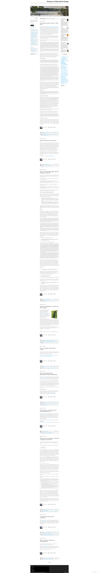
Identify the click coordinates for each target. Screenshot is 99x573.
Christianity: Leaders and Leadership (48, 366)
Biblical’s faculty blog (44, 520)
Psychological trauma (64, 77)
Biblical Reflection (50, 340)
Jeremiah (51, 511)
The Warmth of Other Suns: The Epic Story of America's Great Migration (63, 20)
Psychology (63, 78)
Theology (45, 301)
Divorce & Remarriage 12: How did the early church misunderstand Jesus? (34, 31)
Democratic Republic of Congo (64, 68)
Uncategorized (48, 299)
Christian (44, 511)
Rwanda (66, 80)
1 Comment (57, 132)
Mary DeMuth (49, 432)
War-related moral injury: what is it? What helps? (49, 23)
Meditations (52, 341)
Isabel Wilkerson (62, 21)
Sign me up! (32, 25)
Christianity (45, 134)
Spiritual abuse (67, 81)
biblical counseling (46, 340)
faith (46, 165)
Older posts (49, 562)
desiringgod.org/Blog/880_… (34, 51)
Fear (63, 70)
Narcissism (67, 73)
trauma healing (65, 83)
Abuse (44, 402)
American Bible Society (65, 57)
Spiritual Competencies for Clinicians (48, 140)
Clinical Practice (34, 5)
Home (32, 3)
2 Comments (57, 164)
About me (36, 3)
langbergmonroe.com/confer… (34, 50)
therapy (66, 82)
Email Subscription (34, 20)
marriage (64, 72)
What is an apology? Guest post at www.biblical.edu (47, 540)
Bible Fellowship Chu (43, 377)
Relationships (63, 79)
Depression (52, 509)
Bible (63, 58)
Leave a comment (57, 366)
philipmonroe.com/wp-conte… (34, 48)
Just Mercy (62, 27)
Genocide (65, 70)
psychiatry (64, 76)
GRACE (51, 417)
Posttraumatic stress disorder (55, 134)
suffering (47, 510)
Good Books (50, 132)
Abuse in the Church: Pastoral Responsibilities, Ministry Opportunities (48, 373)
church (49, 300)
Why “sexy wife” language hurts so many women (46, 422)
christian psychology (46, 132)
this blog (42, 212)
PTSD (65, 79)
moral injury (50, 134)
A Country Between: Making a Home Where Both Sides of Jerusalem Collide (64, 35)
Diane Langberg (63, 68)
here (51, 544)
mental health (47, 164)
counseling (47, 134)
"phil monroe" (45, 532)
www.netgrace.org (52, 392)
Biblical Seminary (51, 532)
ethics (66, 69)
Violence (67, 83)
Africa (61, 57)
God (48, 511)
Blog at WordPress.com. (66, 572)
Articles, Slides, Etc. (43, 3)
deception (63, 67)
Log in (32, 568)
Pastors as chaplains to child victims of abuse (47, 348)
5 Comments (57, 299)
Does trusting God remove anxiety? (34, 39)
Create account (33, 567)
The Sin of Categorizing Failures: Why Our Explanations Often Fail (49, 172)
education (65, 69)
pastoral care (64, 74)
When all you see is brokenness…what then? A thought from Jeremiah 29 (49, 438)
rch (46, 377)
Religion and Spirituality (44, 135)
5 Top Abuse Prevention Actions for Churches (47, 517)
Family (62, 70)
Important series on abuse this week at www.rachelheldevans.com (48, 410)
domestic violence (62, 69)
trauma (45, 133)
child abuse (50, 534)
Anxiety (62, 58)
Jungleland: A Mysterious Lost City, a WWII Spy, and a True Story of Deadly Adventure (64, 51)
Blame (44, 300)
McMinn (67, 72)
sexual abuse (63, 81)
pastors (50, 300)
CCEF (67, 59)
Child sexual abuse (66, 60)
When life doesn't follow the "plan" (34, 40)
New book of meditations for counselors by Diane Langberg (49, 307)
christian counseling (48, 402)
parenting (61, 74)
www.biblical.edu (46, 544)
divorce (66, 68)
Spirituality (42, 166)
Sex (67, 80)
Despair (42, 510)
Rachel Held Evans (44, 413)
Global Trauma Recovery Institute (55, 3)
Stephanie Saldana (62, 36)
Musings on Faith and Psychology (58, 1)
